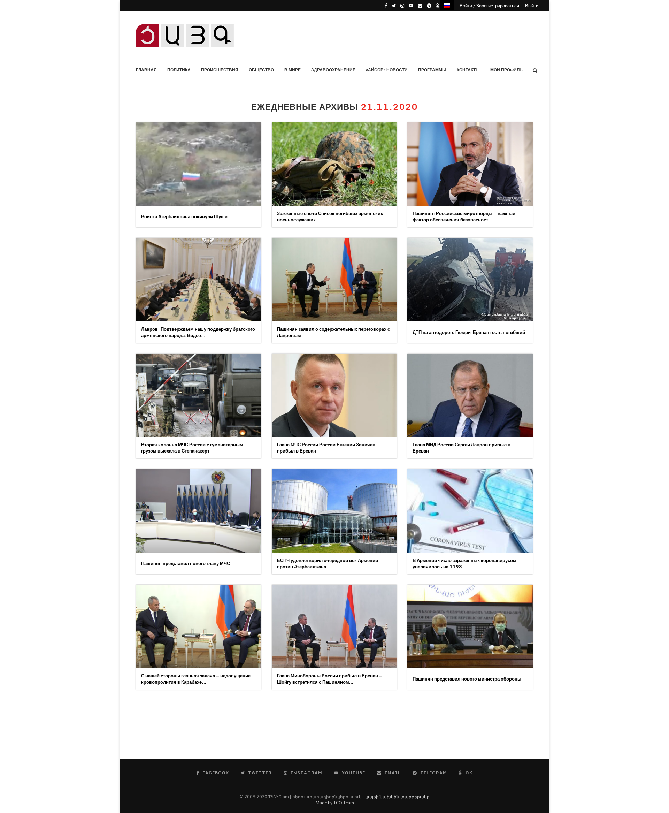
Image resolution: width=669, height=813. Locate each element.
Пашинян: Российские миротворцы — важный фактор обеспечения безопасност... (464, 216)
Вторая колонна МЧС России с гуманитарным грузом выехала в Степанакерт (192, 448)
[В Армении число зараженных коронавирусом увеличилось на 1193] (469, 510)
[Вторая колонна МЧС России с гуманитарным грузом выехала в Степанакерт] (198, 395)
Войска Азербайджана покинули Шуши (184, 216)
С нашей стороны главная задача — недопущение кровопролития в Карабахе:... (196, 679)
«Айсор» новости (387, 70)
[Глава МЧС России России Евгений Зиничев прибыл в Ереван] (334, 395)
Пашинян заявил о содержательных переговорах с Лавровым (333, 332)
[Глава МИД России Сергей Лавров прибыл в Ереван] (469, 395)
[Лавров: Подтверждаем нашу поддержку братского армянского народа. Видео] (198, 279)
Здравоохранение (333, 70)
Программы (432, 70)
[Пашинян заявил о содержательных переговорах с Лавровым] (334, 279)
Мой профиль (506, 70)
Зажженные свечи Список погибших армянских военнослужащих (330, 216)
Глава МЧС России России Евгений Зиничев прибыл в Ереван (326, 448)
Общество (261, 70)
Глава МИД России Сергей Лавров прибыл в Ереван (461, 448)
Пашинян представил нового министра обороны (467, 679)
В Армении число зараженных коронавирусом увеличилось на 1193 (464, 563)
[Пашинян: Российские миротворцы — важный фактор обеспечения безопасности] (469, 164)
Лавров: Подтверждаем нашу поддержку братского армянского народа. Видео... (198, 332)
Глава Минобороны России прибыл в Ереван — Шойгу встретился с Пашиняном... (329, 679)
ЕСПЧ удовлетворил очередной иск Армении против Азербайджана (327, 563)
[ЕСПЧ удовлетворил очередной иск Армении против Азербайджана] (334, 510)
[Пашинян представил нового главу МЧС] (198, 510)
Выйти (531, 5)
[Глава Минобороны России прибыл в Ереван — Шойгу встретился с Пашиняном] (334, 626)
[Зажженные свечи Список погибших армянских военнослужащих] (334, 164)
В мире (292, 70)
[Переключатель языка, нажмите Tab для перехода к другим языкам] (447, 5)
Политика (179, 70)
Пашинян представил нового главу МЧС (185, 563)
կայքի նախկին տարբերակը (397, 796)
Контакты (468, 70)
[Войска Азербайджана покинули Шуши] (198, 164)
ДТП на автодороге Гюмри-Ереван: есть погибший (469, 332)
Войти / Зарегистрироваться (489, 5)
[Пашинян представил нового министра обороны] (469, 626)
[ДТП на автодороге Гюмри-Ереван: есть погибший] (469, 279)
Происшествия (219, 70)
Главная (146, 70)
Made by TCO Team (335, 802)
